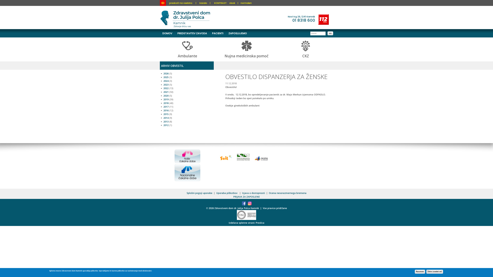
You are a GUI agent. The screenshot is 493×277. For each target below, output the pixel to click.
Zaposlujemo (238, 33)
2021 (166, 91)
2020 (166, 95)
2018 (166, 103)
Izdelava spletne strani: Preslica (246, 222)
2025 (166, 77)
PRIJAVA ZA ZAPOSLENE (246, 196)
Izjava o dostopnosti (253, 193)
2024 (166, 80)
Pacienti (217, 33)
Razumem (420, 272)
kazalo (203, 3)
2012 (166, 125)
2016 (166, 110)
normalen (246, 3)
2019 (166, 99)
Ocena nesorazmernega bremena (287, 193)
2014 (166, 117)
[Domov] (185, 27)
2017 (166, 106)
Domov (167, 33)
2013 (166, 121)
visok (232, 3)
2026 (166, 73)
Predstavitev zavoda (192, 33)
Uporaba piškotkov (227, 193)
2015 (166, 114)
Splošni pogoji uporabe (199, 193)
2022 (166, 88)
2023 (166, 84)
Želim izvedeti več (435, 272)
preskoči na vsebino (180, 3)
